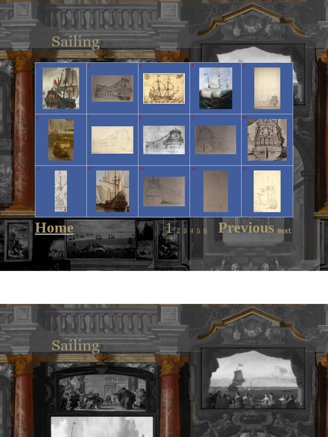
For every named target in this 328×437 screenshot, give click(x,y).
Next (284, 230)
